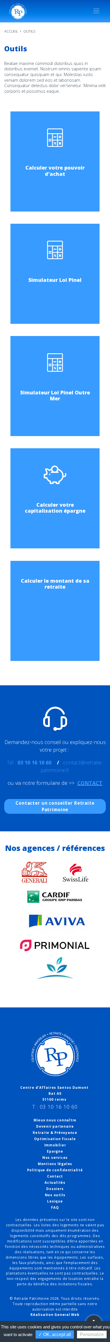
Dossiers (54, 1189)
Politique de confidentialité (55, 1170)
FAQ (55, 1207)
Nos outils (55, 1195)
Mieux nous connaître (55, 1120)
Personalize (92, 1334)
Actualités (55, 1182)
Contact (55, 1176)
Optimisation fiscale (55, 1139)
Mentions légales (55, 1164)
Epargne (55, 1151)
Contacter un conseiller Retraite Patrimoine (55, 806)
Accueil (11, 31)
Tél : (29, 762)
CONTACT (89, 782)
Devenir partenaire (55, 1126)
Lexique (55, 1201)
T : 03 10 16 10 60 (55, 1107)
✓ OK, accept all (54, 1334)
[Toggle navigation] (96, 11)
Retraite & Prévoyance (55, 1132)
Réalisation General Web (54, 1315)
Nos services (55, 1157)
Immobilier (55, 1145)
